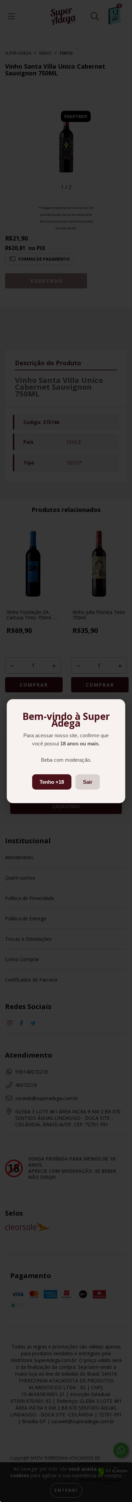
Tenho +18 (52, 782)
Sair (87, 782)
